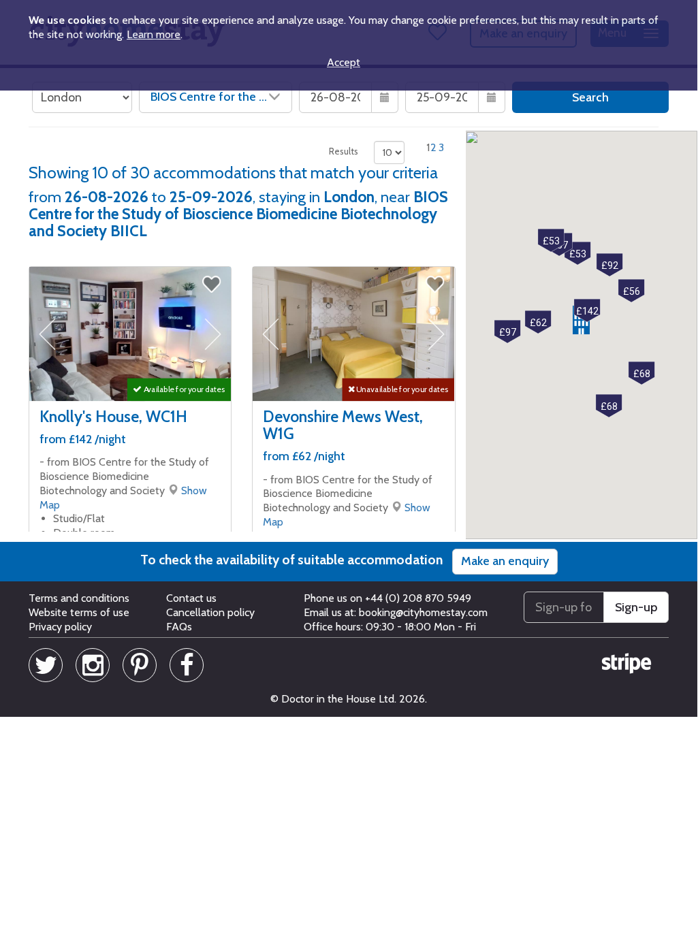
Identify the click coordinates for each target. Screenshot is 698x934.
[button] (587, 311)
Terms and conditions (79, 598)
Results (343, 151)
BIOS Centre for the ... (208, 96)
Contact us (191, 598)
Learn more (153, 34)
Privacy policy (60, 626)
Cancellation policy (210, 612)
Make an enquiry (505, 560)
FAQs (179, 626)
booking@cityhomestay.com (423, 612)
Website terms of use (79, 612)
